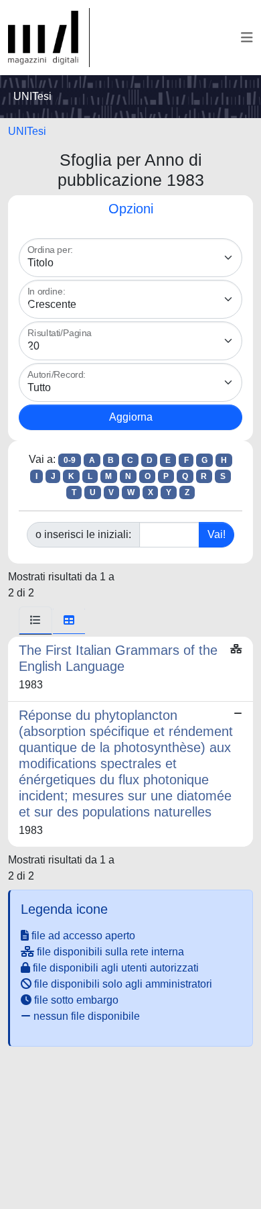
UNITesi (27, 131)
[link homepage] (49, 37)
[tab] (35, 621)
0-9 (70, 460)
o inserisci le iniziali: (83, 534)
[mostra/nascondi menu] (247, 37)
